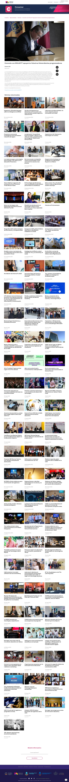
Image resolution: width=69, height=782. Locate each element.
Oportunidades (13, 17)
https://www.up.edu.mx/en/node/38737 (13, 90)
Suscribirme (34, 758)
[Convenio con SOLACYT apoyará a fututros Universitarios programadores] (60, 67)
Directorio (20, 766)
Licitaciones (40, 766)
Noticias (19, 17)
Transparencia (47, 766)
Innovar (61, 2)
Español (62, 0)
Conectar (56, 2)
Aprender (50, 2)
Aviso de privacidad (40, 778)
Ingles (66, 0)
